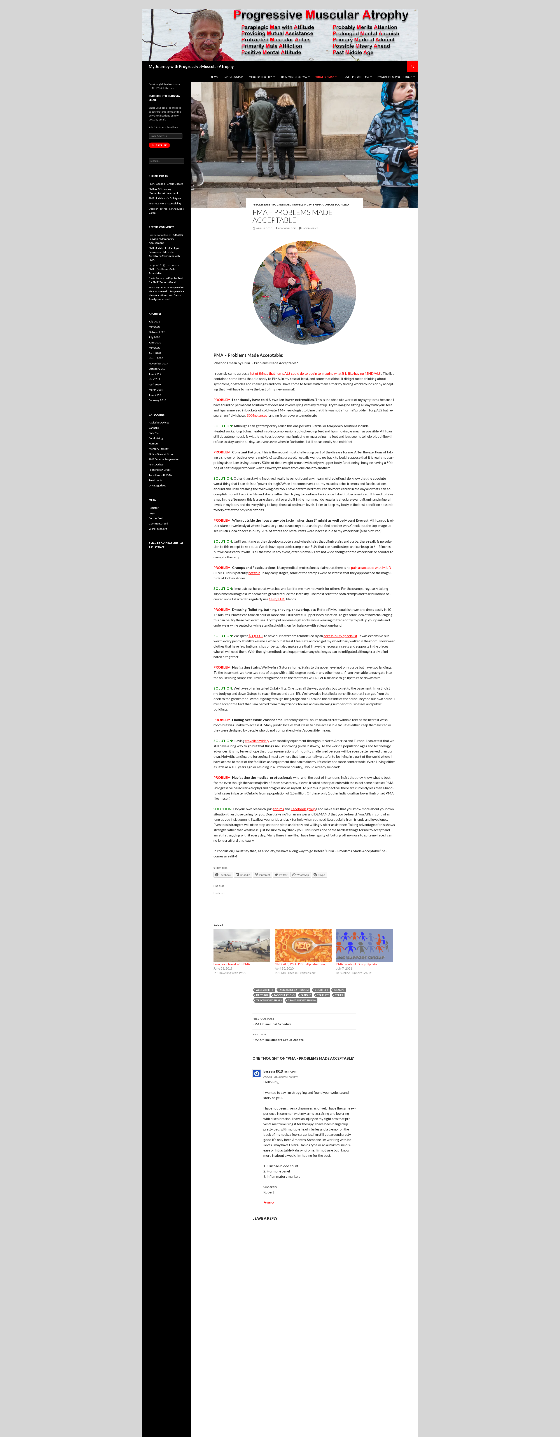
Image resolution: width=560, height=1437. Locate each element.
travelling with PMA (302, 1000)
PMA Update (156, 464)
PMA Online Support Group (395, 76)
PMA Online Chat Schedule (271, 1021)
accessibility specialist (340, 636)
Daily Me (154, 433)
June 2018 (155, 395)
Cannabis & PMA (233, 76)
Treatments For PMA (294, 76)
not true (254, 573)
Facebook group (303, 809)
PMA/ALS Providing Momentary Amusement (166, 238)
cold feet (321, 989)
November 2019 (158, 363)
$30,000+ (255, 636)
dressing (262, 995)
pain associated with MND (371, 567)
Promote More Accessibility (165, 203)
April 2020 (155, 353)
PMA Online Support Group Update (278, 1037)
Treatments (156, 480)
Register (154, 507)
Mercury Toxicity (158, 448)
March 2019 (156, 389)
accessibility (264, 989)
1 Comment (310, 228)
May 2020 (154, 347)
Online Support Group (161, 454)
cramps (339, 989)
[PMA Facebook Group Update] (364, 945)
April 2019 (155, 384)
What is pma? (324, 76)
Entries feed (156, 518)
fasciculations (284, 995)
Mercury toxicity (260, 76)
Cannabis (154, 427)
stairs (339, 995)
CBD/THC (277, 599)
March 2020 (156, 358)
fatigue (306, 995)
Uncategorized (337, 204)
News (214, 76)
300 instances (257, 415)
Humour (154, 443)
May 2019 (154, 379)
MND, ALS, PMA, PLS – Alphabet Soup (301, 964)
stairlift (323, 995)
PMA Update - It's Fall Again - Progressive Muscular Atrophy (165, 252)
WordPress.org (158, 528)
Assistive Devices (159, 422)
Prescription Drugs (160, 469)
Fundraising (156, 438)
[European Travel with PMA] (242, 945)
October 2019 (157, 368)
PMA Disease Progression (271, 204)
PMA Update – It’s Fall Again (165, 198)
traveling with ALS (269, 1000)
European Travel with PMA (232, 964)
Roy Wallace (287, 228)
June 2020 (155, 342)
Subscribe (159, 145)
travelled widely (257, 741)
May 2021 (154, 326)
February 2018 (157, 400)
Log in (152, 513)
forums (278, 809)
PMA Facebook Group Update (356, 964)
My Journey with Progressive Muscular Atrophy (191, 66)
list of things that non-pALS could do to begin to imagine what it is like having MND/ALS (315, 373)
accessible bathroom (294, 989)
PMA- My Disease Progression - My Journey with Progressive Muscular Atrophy (166, 291)
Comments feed (158, 523)
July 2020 (154, 337)
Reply (271, 1202)
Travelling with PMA (355, 76)
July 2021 (154, 321)
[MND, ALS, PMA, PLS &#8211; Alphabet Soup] (303, 945)
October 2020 (157, 332)
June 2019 (155, 374)
